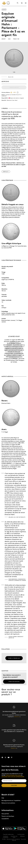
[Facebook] (2, 757)
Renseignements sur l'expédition (11, 800)
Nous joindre (5, 813)
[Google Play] (19, 828)
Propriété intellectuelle (8, 834)
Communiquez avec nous (13, 775)
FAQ (3, 798)
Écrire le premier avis (14, 658)
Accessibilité (5, 818)
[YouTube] (8, 757)
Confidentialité (20, 834)
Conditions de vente (14, 837)
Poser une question (14, 681)
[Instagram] (5, 757)
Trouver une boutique (8, 816)
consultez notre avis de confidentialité (13, 776)
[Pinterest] (11, 757)
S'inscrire (14, 785)
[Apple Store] (7, 828)
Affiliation (22, 836)
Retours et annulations (8, 803)
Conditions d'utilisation (5, 837)
